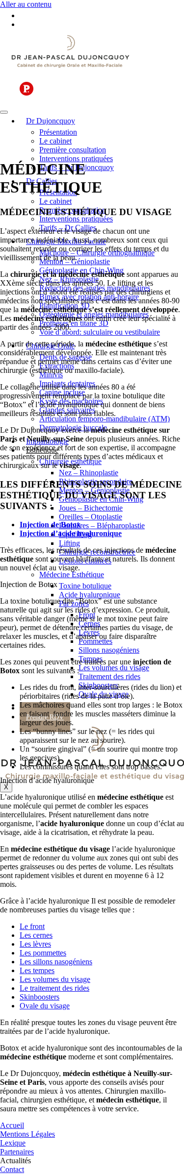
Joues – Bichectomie (91, 508)
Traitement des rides (109, 676)
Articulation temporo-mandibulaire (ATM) (104, 419)
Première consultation (72, 150)
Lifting (69, 543)
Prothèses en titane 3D (73, 323)
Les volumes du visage (114, 667)
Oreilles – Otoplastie (90, 517)
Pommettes (95, 641)
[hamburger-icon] (4, 112)
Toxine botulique (85, 586)
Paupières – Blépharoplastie (102, 525)
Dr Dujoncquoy (50, 121)
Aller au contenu (26, 4)
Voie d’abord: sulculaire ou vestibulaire (99, 332)
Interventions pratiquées (76, 158)
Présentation (58, 132)
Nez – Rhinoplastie (88, 472)
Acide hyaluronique (89, 594)
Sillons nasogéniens (109, 650)
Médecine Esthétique (71, 574)
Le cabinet (55, 141)
